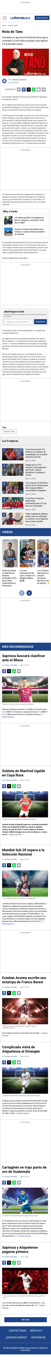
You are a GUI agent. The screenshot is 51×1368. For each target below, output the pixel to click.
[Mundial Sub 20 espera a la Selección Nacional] (25, 883)
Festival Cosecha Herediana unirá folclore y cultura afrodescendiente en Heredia (29, 231)
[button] (42, 18)
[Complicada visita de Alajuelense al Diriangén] (25, 1080)
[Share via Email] (39, 90)
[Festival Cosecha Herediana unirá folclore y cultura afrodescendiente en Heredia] (8, 232)
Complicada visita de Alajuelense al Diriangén (21, 1049)
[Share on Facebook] (24, 90)
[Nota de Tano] (25, 62)
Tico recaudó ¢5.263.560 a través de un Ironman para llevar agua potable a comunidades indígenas (36, 487)
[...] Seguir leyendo (14, 834)
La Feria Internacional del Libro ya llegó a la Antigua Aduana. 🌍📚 (27, 575)
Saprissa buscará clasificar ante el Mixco (23, 658)
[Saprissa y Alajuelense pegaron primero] (25, 1281)
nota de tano (9, 432)
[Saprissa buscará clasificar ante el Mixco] (25, 689)
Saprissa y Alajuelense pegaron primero (20, 1249)
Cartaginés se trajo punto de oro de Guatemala (24, 1169)
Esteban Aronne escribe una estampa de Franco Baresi (24, 980)
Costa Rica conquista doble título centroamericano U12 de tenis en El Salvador (35, 502)
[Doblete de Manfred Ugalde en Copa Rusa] (25, 804)
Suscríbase (38, 1337)
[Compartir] (44, 90)
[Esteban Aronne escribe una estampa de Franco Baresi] (25, 1011)
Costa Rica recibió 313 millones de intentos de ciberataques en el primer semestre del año (36, 453)
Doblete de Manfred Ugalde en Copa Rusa (23, 773)
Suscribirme (40, 322)
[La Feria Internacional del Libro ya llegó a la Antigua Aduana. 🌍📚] (27, 553)
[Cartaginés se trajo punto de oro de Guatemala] (25, 1201)
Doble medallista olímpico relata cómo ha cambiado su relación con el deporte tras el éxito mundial (36, 518)
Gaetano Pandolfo (19, 79)
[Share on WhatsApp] (34, 90)
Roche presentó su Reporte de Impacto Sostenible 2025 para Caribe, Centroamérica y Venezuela (9, 578)
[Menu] (5, 18)
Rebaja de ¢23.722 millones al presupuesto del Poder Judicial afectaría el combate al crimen (35, 470)
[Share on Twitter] (29, 90)
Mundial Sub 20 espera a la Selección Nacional (23, 852)
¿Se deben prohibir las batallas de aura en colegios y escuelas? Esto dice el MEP (29, 220)
